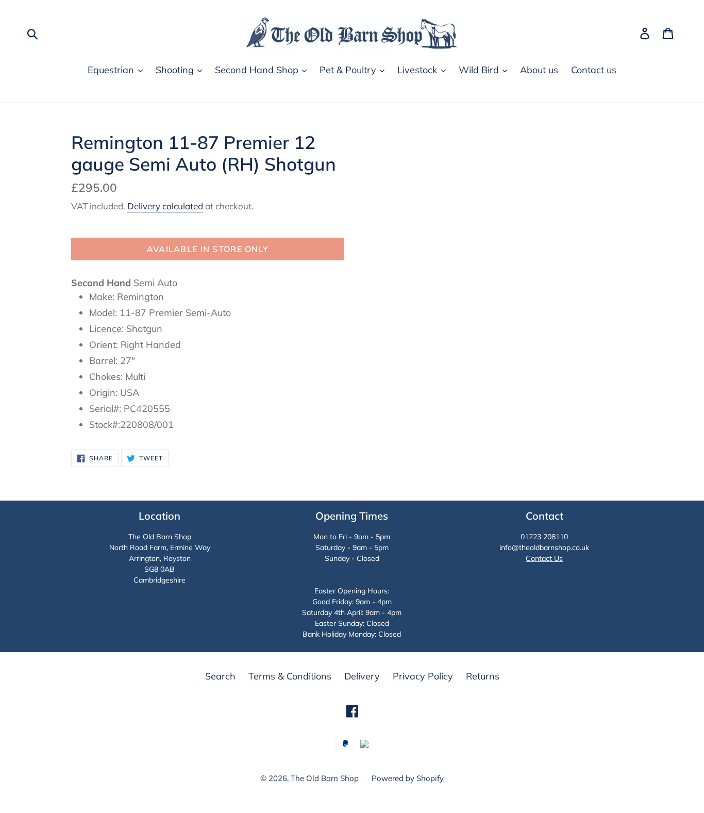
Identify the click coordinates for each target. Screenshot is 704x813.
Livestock (418, 70)
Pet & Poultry (349, 70)
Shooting (176, 70)
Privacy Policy (423, 676)
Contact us (593, 70)
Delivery (362, 676)
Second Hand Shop (258, 70)
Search (220, 676)
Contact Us (544, 558)
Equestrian (112, 70)
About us (539, 70)
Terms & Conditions (289, 676)
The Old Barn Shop (325, 778)
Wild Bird (480, 70)
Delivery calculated (165, 206)
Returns (482, 676)
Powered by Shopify (408, 778)
